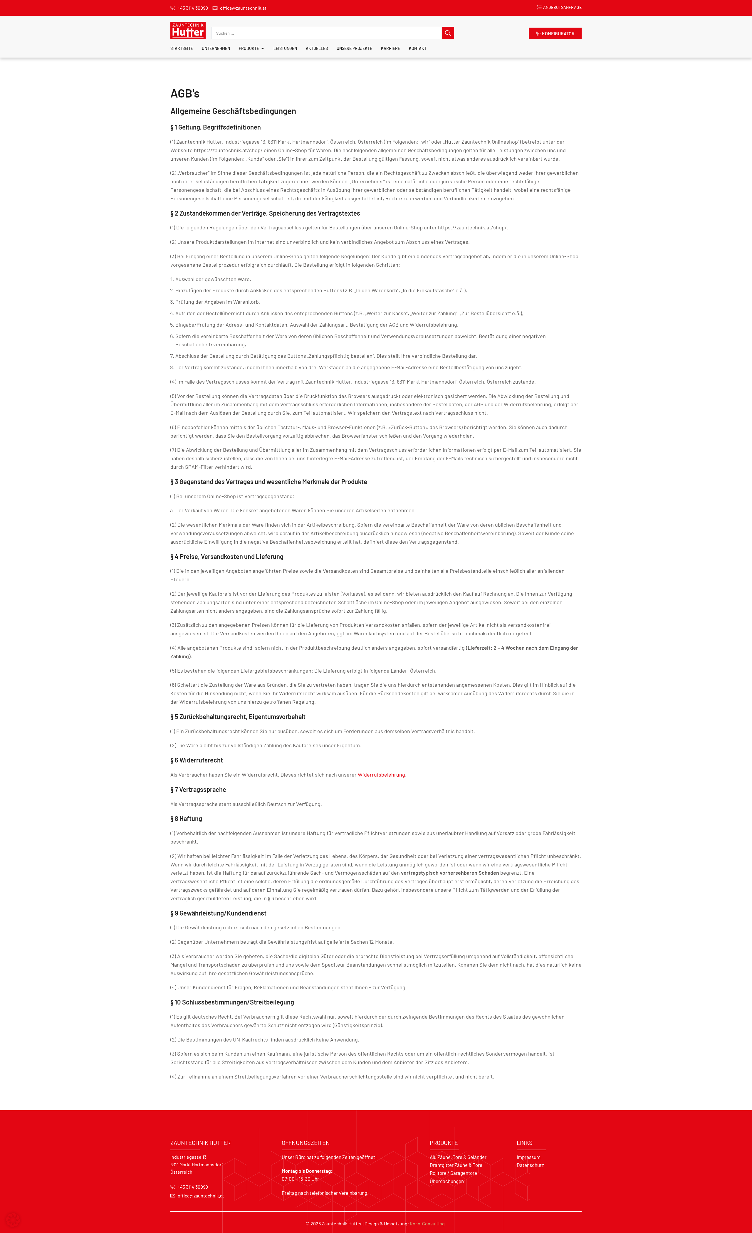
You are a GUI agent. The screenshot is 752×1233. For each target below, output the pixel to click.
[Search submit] (448, 33)
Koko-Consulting (427, 1223)
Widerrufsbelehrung (381, 774)
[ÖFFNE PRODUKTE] (263, 48)
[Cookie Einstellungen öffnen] (13, 1225)
